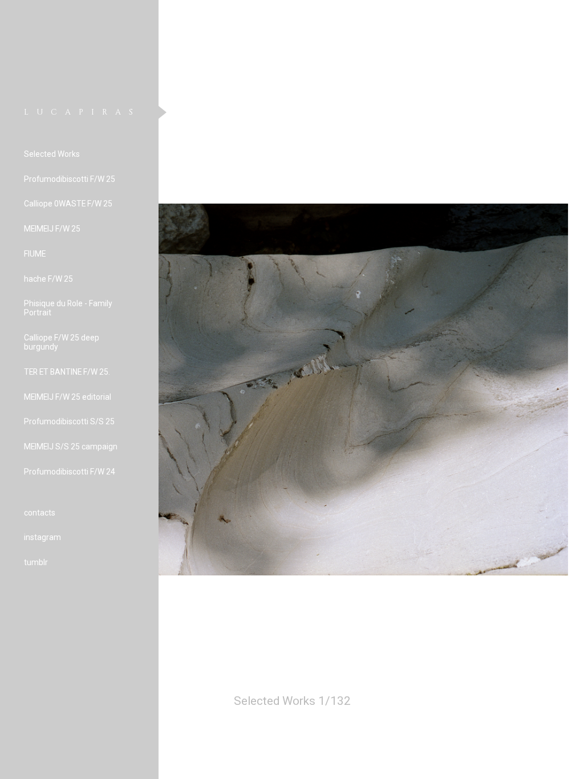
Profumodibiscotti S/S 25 (69, 421)
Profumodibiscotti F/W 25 (69, 179)
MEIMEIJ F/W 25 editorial (67, 396)
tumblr (36, 562)
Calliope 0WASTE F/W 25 (68, 203)
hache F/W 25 (48, 278)
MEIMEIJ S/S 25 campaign (70, 446)
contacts (39, 512)
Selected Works (52, 154)
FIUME (35, 253)
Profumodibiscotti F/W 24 (69, 471)
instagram (42, 537)
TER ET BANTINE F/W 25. (67, 371)
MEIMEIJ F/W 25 (52, 228)
